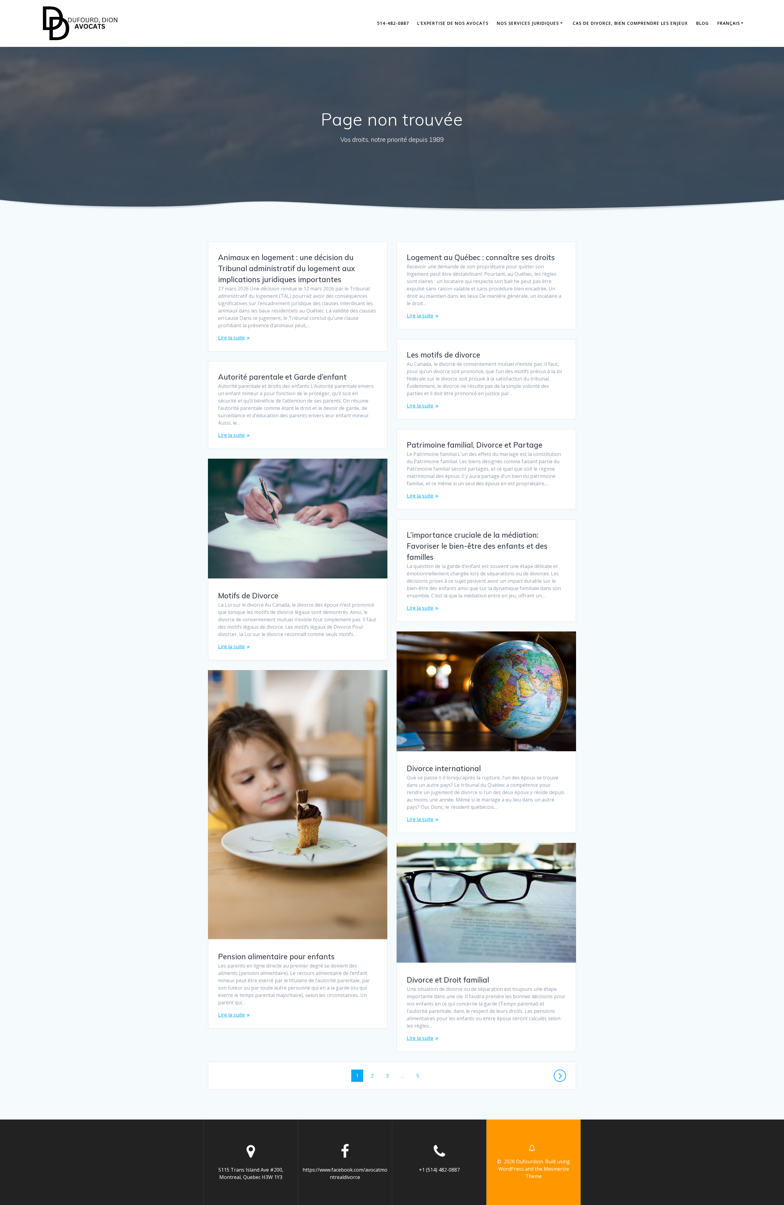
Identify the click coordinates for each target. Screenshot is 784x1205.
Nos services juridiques (528, 23)
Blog (702, 23)
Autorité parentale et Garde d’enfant (282, 376)
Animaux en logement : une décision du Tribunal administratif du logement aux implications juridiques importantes (286, 268)
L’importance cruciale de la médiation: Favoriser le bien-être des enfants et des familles (477, 546)
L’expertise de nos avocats (452, 23)
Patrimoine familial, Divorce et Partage (474, 444)
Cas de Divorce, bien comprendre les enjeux (630, 23)
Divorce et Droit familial (448, 979)
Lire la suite (231, 337)
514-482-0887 (393, 23)
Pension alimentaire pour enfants (276, 956)
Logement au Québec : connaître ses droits (481, 257)
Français (728, 23)
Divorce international (444, 768)
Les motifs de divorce (443, 354)
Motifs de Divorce (248, 595)
